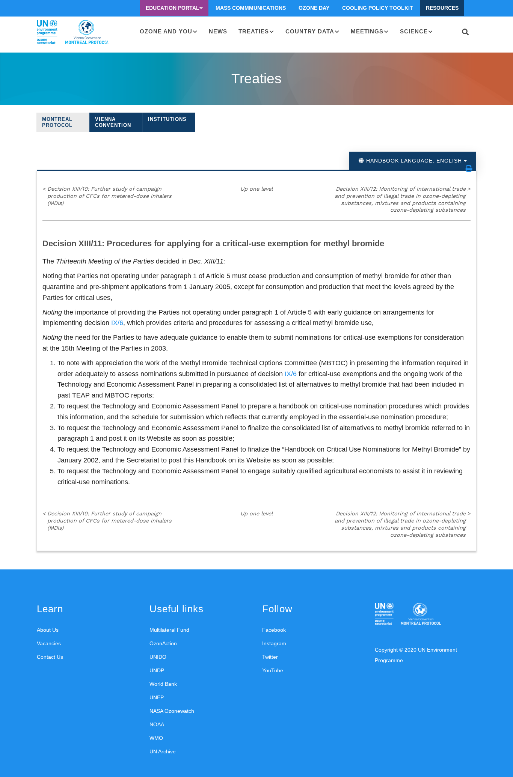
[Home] (73, 32)
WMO (156, 738)
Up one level (256, 189)
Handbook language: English (414, 161)
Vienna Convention (113, 122)
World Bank (163, 684)
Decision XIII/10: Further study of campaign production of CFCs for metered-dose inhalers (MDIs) (107, 196)
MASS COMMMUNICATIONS (251, 8)
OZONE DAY (314, 8)
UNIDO (157, 657)
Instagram (274, 643)
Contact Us (50, 657)
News (218, 31)
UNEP (156, 697)
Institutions (167, 119)
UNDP (156, 670)
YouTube (272, 670)
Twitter (270, 657)
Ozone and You (166, 31)
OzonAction (163, 643)
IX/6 (117, 323)
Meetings (367, 31)
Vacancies (49, 643)
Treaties (253, 31)
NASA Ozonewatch (171, 711)
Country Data (309, 31)
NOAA (156, 724)
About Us (48, 630)
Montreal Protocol (57, 122)
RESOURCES (442, 8)
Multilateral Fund (169, 630)
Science (414, 31)
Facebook (274, 630)
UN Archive (162, 751)
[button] (469, 168)
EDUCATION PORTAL (172, 8)
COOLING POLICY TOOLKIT (377, 8)
